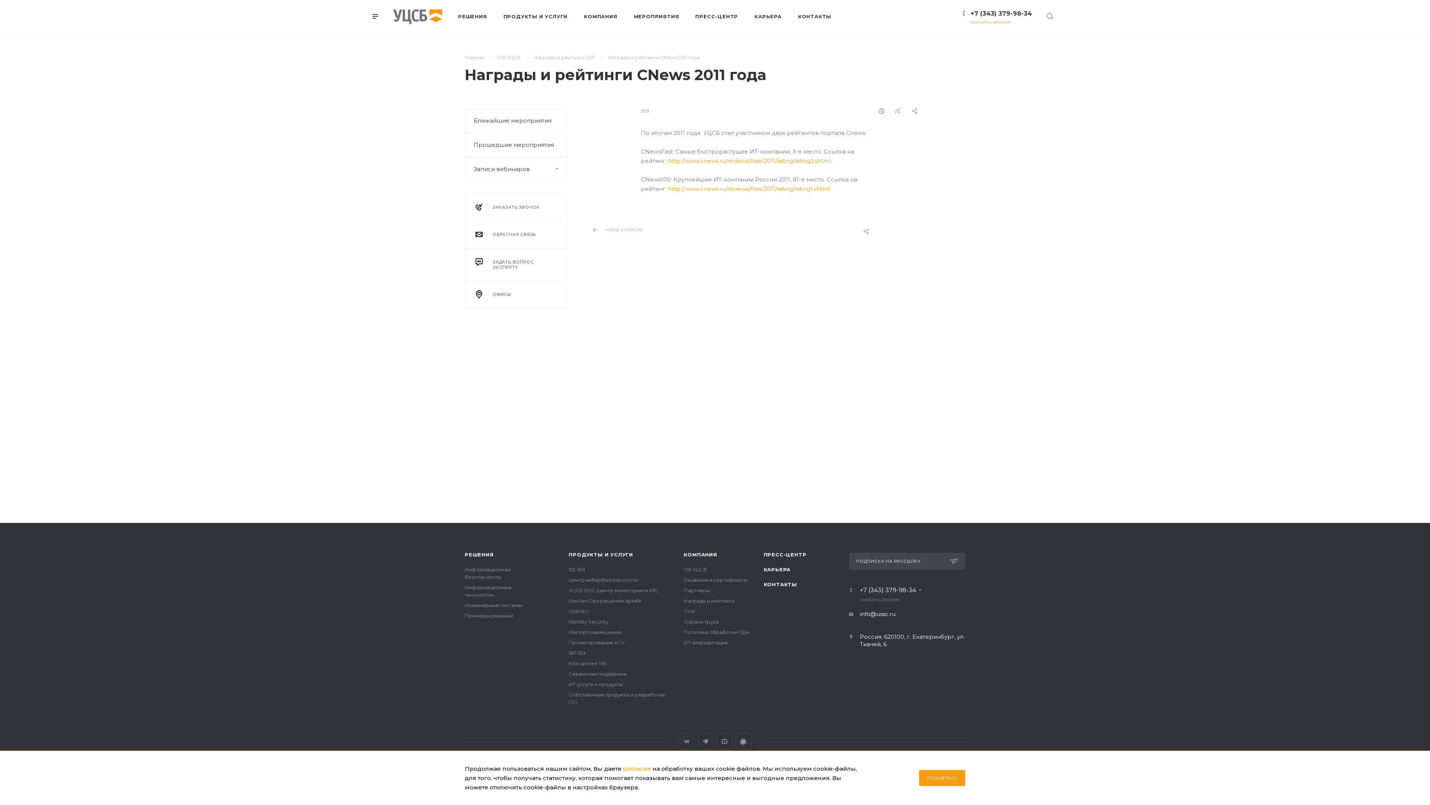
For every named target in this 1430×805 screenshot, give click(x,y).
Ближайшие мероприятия (513, 120)
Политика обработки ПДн (716, 632)
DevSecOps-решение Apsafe (605, 601)
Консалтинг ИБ (588, 663)
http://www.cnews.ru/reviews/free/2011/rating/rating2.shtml (749, 160)
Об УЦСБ (695, 569)
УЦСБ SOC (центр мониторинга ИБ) (613, 590)
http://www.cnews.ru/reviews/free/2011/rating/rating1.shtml (749, 188)
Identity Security (588, 622)
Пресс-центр (785, 555)
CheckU (578, 611)
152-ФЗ (577, 569)
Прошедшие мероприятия (514, 144)
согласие (637, 768)
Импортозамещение (595, 632)
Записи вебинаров (502, 169)
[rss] (898, 111)
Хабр (743, 741)
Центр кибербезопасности (603, 580)
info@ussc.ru (878, 614)
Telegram (705, 741)
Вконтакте (687, 741)
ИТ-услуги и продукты (596, 684)
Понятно (942, 778)
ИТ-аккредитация (706, 642)
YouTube (724, 741)
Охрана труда (701, 622)
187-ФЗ (577, 653)
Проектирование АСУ (597, 642)
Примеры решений (489, 616)
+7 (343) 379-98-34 (1001, 13)
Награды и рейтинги (709, 601)
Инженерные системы (493, 605)
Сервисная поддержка (598, 674)
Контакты (780, 584)
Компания (700, 555)
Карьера (777, 569)
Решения (479, 555)
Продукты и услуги (601, 555)
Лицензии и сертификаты (716, 580)
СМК (690, 611)
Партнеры (697, 590)
